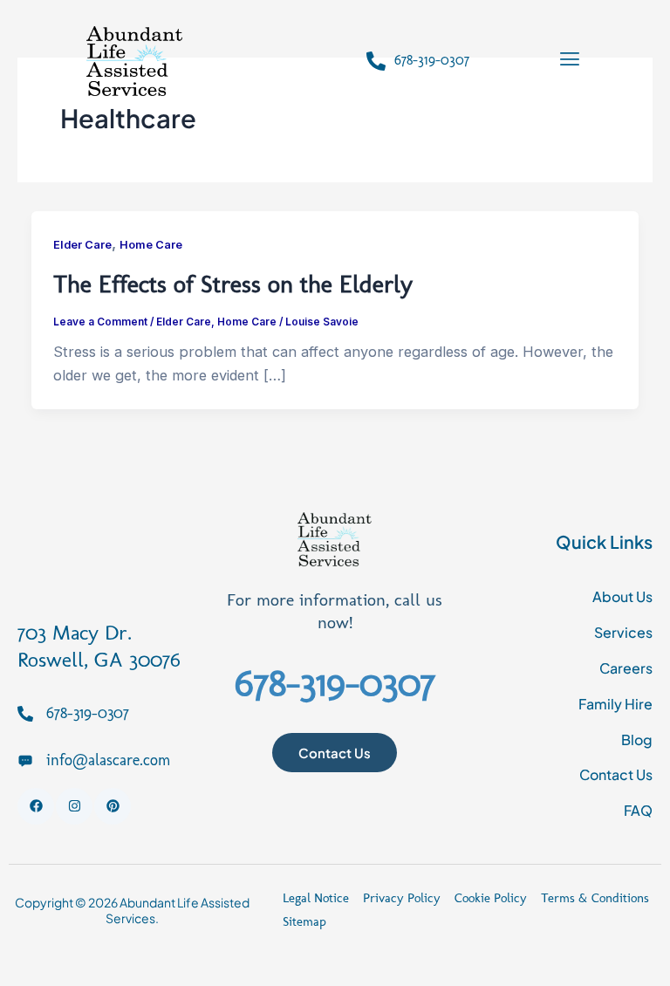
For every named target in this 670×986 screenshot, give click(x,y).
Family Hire (615, 704)
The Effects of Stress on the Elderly (233, 284)
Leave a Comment (100, 322)
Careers (626, 668)
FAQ (638, 810)
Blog (637, 739)
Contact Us (616, 774)
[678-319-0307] (376, 61)
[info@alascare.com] (25, 760)
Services (623, 632)
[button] (569, 61)
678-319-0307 (431, 59)
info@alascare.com (108, 760)
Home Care (151, 244)
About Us (622, 596)
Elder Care (82, 244)
